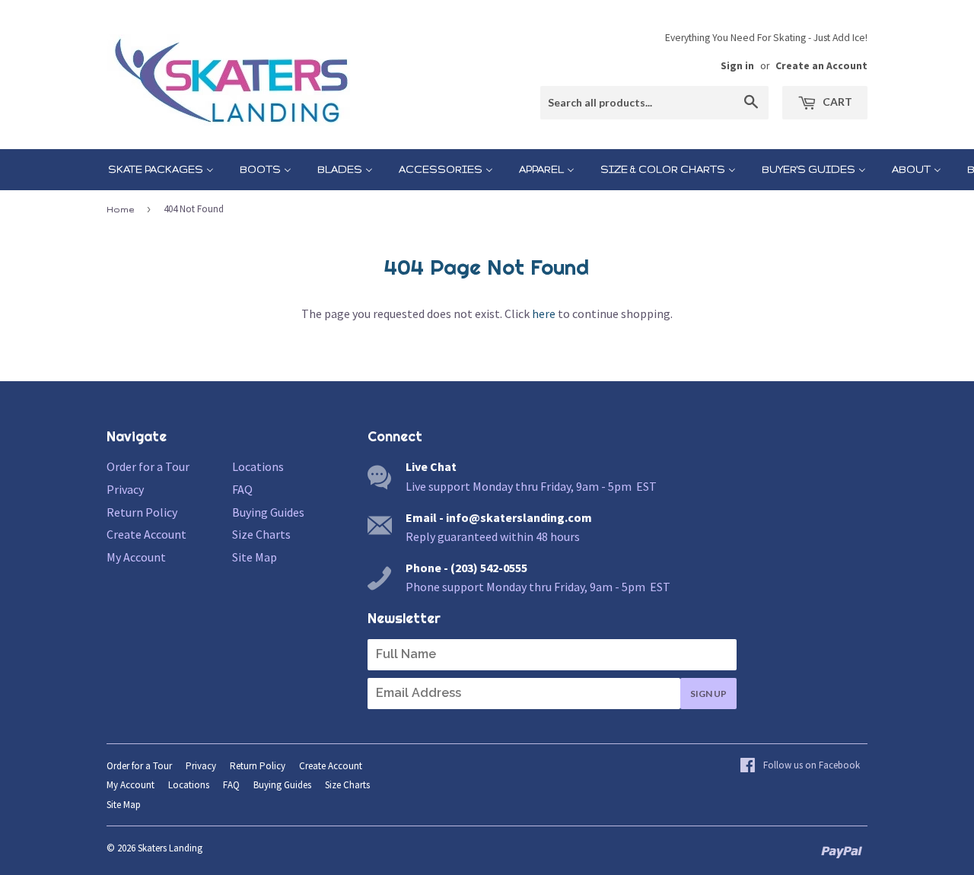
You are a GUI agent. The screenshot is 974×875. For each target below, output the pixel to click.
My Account (136, 557)
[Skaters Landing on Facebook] (800, 766)
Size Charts (261, 534)
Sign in (737, 65)
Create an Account (821, 65)
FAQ (242, 489)
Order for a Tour (148, 466)
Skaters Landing (170, 848)
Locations (258, 466)
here (543, 313)
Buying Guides (268, 512)
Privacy (125, 489)
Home (120, 209)
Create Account (146, 534)
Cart (836, 101)
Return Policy (142, 512)
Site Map (254, 557)
